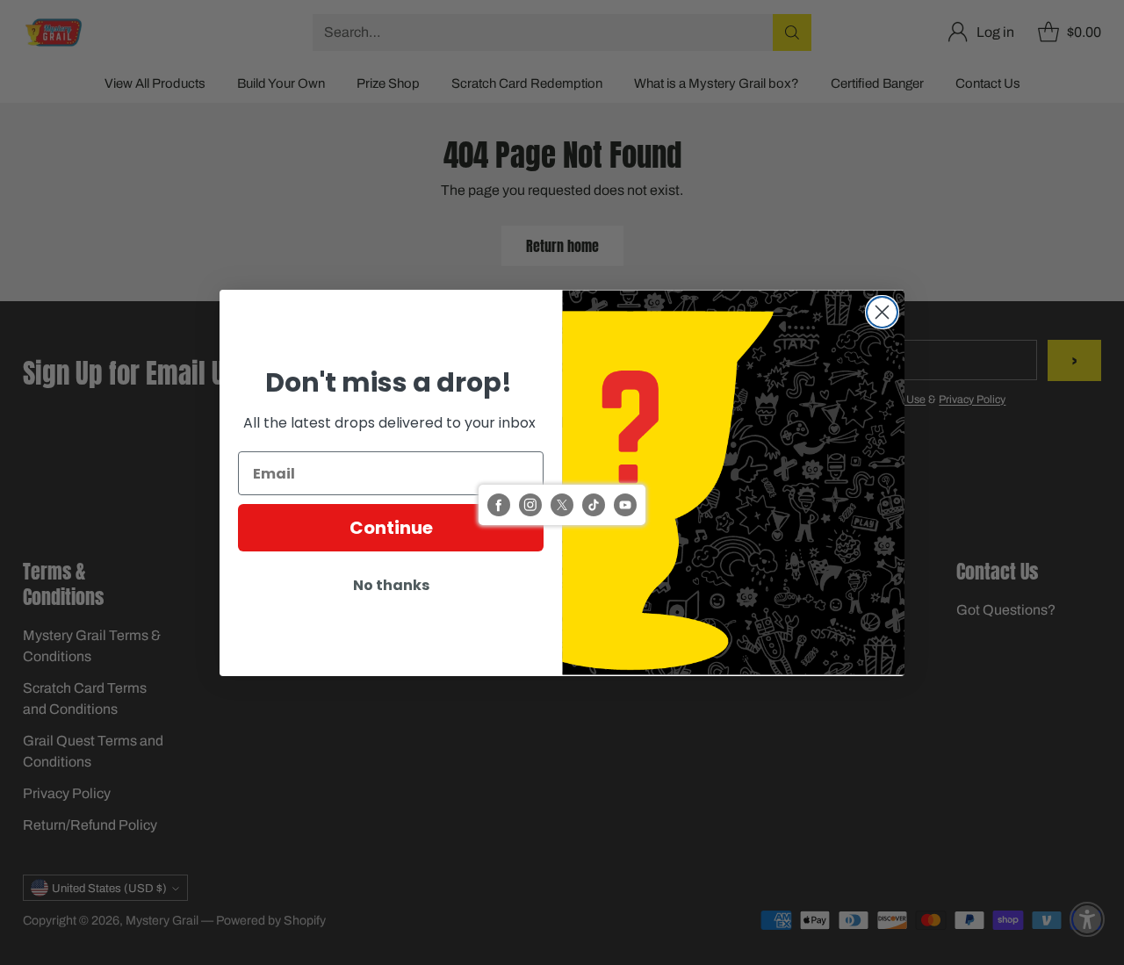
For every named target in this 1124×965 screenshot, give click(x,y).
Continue (391, 527)
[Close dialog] (882, 312)
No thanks (391, 585)
